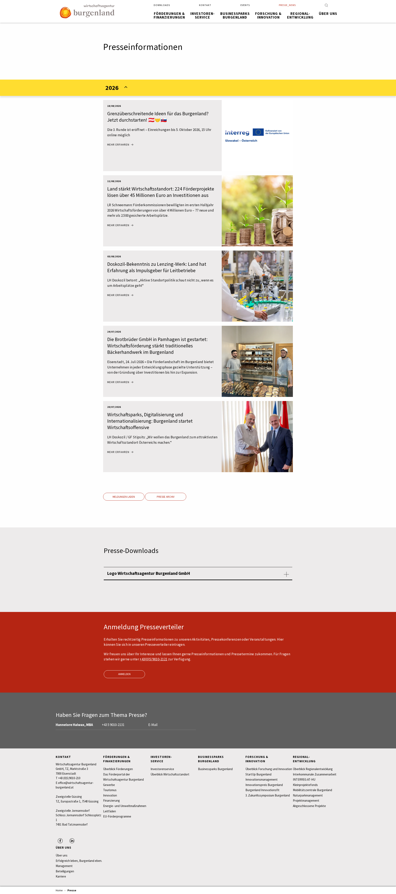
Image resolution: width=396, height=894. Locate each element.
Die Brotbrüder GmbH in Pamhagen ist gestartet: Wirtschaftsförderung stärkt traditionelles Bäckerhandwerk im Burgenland (157, 345)
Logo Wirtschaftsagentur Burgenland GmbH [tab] (148, 573)
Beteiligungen (65, 871)
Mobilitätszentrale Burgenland (312, 790)
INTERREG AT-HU (304, 779)
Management (64, 866)
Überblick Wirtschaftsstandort (170, 774)
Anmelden (124, 674)
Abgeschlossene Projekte (309, 806)
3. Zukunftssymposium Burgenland (267, 795)
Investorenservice (162, 769)
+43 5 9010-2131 (113, 724)
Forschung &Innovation (268, 15)
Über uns (328, 13)
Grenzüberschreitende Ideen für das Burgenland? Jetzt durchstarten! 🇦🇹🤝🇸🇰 (158, 116)
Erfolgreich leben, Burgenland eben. (79, 861)
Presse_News (287, 5)
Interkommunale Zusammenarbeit (314, 774)
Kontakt (205, 5)
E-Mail (153, 724)
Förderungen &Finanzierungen (169, 15)
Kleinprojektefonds (305, 785)
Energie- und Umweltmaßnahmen (124, 806)
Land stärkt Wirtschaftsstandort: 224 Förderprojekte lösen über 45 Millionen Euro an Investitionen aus (160, 192)
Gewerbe (109, 785)
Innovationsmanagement (261, 779)
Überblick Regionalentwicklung (313, 769)
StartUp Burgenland (258, 774)
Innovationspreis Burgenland (264, 785)
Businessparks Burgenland (215, 769)
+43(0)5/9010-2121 (153, 659)
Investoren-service (202, 15)
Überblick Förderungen (118, 769)
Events (245, 5)
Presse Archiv (165, 497)
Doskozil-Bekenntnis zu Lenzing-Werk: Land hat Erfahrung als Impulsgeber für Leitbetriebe (156, 267)
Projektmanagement (306, 800)
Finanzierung (111, 800)
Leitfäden (109, 811)
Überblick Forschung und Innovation (268, 769)
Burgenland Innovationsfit (262, 790)
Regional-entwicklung (300, 15)
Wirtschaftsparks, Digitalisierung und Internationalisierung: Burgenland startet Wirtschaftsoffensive (150, 421)
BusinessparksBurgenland (235, 15)
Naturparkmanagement (308, 795)
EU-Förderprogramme (117, 816)
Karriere (61, 876)
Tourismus (110, 790)
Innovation (110, 795)
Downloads (162, 5)
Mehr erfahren (118, 144)
